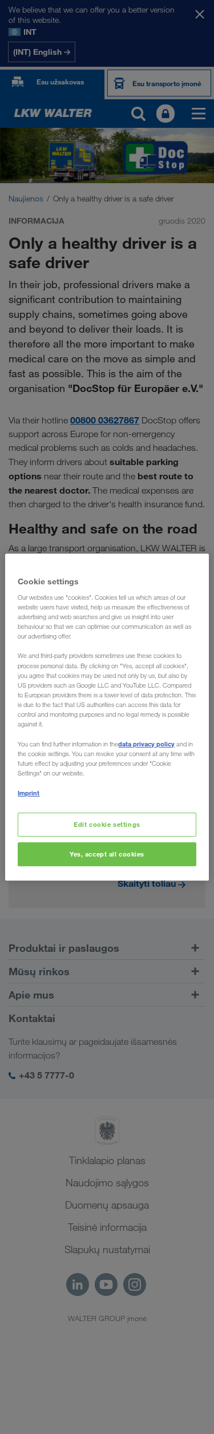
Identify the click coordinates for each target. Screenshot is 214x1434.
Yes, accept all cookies (107, 854)
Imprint (28, 793)
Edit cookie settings (107, 825)
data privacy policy (146, 744)
